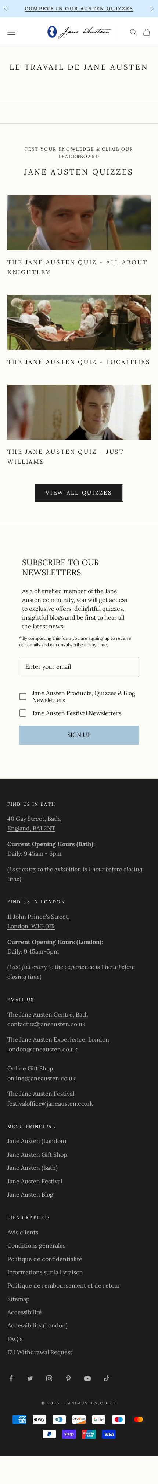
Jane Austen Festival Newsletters (76, 712)
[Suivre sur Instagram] (49, 1378)
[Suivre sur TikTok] (106, 1378)
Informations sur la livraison (45, 1272)
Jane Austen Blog (30, 1194)
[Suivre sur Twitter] (30, 1378)
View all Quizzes (79, 492)
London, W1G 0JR (31, 926)
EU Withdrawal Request (39, 1352)
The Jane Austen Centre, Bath (47, 1014)
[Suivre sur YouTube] (87, 1378)
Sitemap (18, 1299)
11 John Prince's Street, (38, 916)
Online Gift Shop (30, 1068)
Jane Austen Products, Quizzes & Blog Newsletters (83, 697)
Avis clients (22, 1232)
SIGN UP (79, 734)
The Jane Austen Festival (40, 1093)
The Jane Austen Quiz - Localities (78, 362)
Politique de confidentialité (44, 1259)
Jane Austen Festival (34, 1181)
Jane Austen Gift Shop (37, 1154)
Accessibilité (24, 1312)
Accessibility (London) (37, 1325)
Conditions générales (36, 1245)
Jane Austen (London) (36, 1141)
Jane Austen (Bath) (32, 1167)
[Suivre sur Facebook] (11, 1378)
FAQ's (14, 1338)
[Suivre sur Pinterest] (68, 1378)
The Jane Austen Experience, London (58, 1039)
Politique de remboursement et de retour (64, 1285)
